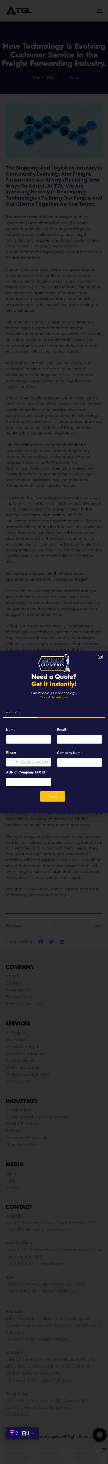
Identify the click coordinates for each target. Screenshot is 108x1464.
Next (53, 796)
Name (12, 729)
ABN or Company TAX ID (26, 772)
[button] (100, 657)
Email (62, 729)
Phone (11, 753)
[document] (54, 732)
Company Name (71, 752)
